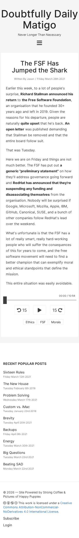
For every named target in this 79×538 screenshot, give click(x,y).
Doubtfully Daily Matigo (39, 19)
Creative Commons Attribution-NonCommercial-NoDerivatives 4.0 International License (37, 507)
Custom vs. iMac (16, 407)
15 (24, 310)
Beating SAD (13, 464)
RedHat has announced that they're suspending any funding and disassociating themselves (38, 189)
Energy (8, 441)
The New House (15, 384)
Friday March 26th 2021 (51, 78)
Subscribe (11, 518)
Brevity (8, 418)
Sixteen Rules (13, 372)
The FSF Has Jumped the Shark (39, 66)
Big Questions (14, 452)
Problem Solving (16, 395)
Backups (10, 429)
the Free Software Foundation (46, 100)
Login (7, 525)
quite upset (30, 123)
